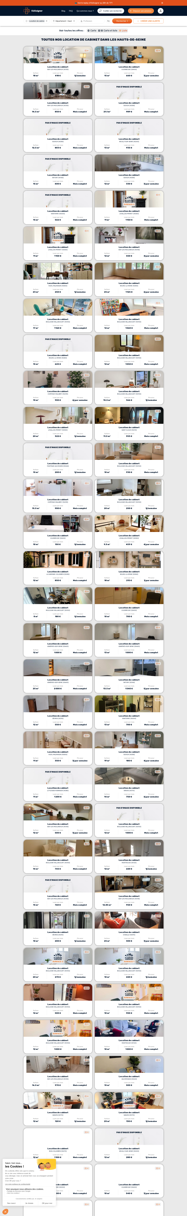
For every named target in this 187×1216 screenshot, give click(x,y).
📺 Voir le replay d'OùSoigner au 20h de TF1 (93, 3)
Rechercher (121, 21)
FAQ (71, 11)
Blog (63, 11)
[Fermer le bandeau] (162, 3)
